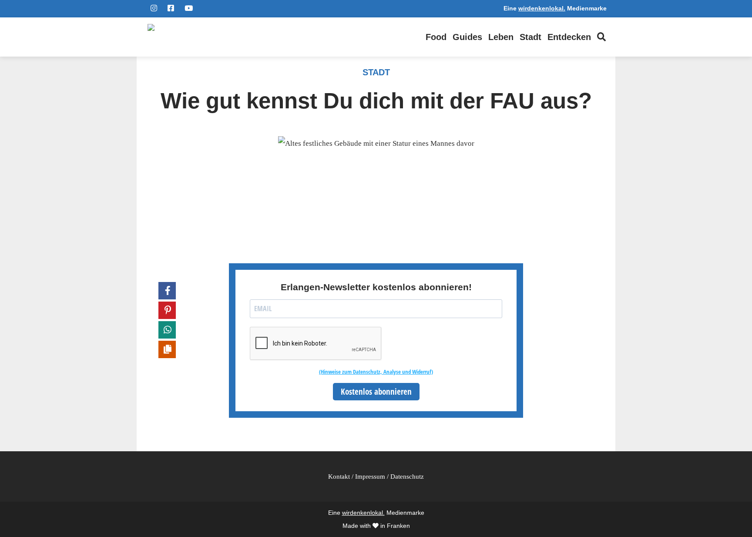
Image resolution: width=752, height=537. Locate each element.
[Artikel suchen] (601, 37)
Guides (467, 37)
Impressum (370, 476)
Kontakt (339, 476)
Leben (501, 37)
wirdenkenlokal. (541, 8)
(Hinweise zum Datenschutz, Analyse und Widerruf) (376, 372)
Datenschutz (407, 476)
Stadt (530, 37)
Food (436, 37)
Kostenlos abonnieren (376, 391)
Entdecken (569, 37)
